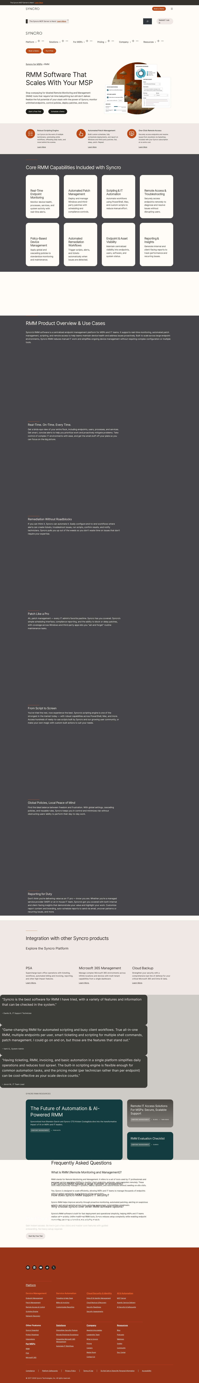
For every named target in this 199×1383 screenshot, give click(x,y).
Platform (30, 42)
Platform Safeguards (50, 1371)
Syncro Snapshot (32, 1330)
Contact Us (91, 1357)
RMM (28, 1349)
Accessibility (146, 1371)
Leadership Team (93, 1335)
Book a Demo (159, 9)
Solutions (54, 42)
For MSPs (78, 42)
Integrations (30, 1339)
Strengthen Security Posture (67, 1330)
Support (162, 20)
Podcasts (120, 1335)
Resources (148, 42)
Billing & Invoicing (62, 1303)
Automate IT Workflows (65, 1346)
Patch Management (33, 1303)
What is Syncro (92, 1339)
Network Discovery (33, 1316)
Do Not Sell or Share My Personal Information (118, 1371)
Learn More (61, 21)
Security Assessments (95, 1312)
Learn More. (31, 983)
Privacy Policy (70, 1371)
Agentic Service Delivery (126, 1303)
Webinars (120, 1339)
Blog (118, 1330)
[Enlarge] (117, 353)
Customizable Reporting (65, 1307)
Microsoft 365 (31, 1358)
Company (124, 42)
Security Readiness (94, 1307)
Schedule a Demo (57, 111)
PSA (27, 1353)
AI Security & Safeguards (126, 1307)
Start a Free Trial (35, 111)
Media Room (91, 1352)
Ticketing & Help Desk (64, 1298)
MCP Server (121, 1298)
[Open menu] (171, 8)
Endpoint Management (34, 1298)
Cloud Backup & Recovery (96, 1303)
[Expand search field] (147, 21)
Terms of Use (88, 1371)
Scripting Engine (32, 1312)
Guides (119, 1343)
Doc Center (121, 1352)
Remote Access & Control (35, 1307)
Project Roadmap (32, 1335)
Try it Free (49, 51)
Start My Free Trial (35, 1236)
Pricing (101, 42)
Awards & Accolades (94, 1330)
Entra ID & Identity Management (99, 1298)
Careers (89, 1348)
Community (121, 1348)
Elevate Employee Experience (67, 1335)
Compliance (30, 1371)
